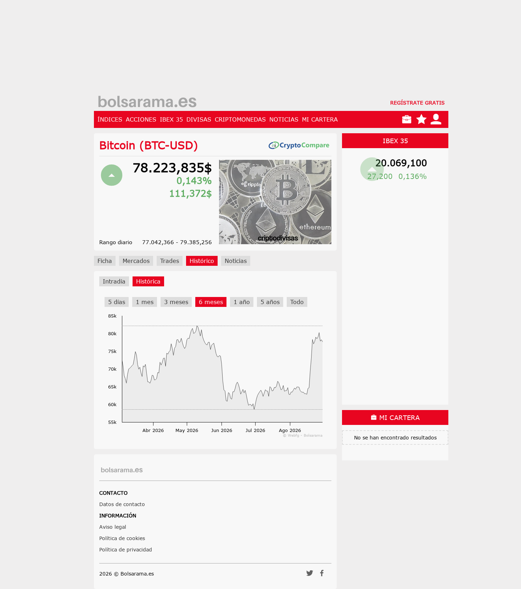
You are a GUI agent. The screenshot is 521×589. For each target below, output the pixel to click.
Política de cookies (122, 538)
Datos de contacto (122, 504)
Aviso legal (112, 527)
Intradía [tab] (114, 281)
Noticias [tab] (236, 261)
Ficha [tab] (104, 261)
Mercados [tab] (136, 261)
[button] (310, 575)
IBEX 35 (171, 119)
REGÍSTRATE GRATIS (417, 103)
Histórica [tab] (148, 281)
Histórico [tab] (202, 261)
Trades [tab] (169, 261)
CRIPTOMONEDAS (240, 119)
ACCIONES (141, 119)
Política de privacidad (125, 549)
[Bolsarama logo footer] (121, 470)
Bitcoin (117, 145)
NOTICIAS (283, 119)
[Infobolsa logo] (147, 102)
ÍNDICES (109, 119)
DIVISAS (198, 119)
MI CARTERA (320, 119)
